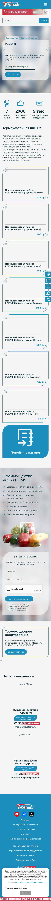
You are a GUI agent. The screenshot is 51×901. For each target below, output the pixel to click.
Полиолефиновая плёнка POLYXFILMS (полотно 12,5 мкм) (22, 375)
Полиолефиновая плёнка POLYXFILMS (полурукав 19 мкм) (23, 265)
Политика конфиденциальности (25, 839)
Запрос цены (12, 38)
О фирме (25, 820)
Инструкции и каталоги (25, 825)
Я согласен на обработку (18, 607)
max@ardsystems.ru (25, 727)
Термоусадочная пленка (25, 846)
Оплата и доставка (25, 829)
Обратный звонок (29, 38)
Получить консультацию (19, 599)
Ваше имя (10, 571)
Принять (25, 893)
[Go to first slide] (48, 48)
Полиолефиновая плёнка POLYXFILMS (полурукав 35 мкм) (23, 339)
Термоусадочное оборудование (25, 851)
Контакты (25, 834)
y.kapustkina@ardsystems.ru (25, 778)
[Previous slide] (2, 48)
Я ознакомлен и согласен (17, 888)
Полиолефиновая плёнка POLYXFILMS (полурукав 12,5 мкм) (24, 191)
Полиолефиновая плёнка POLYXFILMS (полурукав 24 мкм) (23, 302)
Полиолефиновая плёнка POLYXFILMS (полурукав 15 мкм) (23, 228)
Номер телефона (14, 579)
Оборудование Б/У (25, 860)
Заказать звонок (16, 652)
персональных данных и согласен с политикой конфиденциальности (18, 608)
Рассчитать (13, 74)
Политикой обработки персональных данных (25, 882)
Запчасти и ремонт (25, 855)
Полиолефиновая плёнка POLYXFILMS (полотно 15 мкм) (21, 412)
